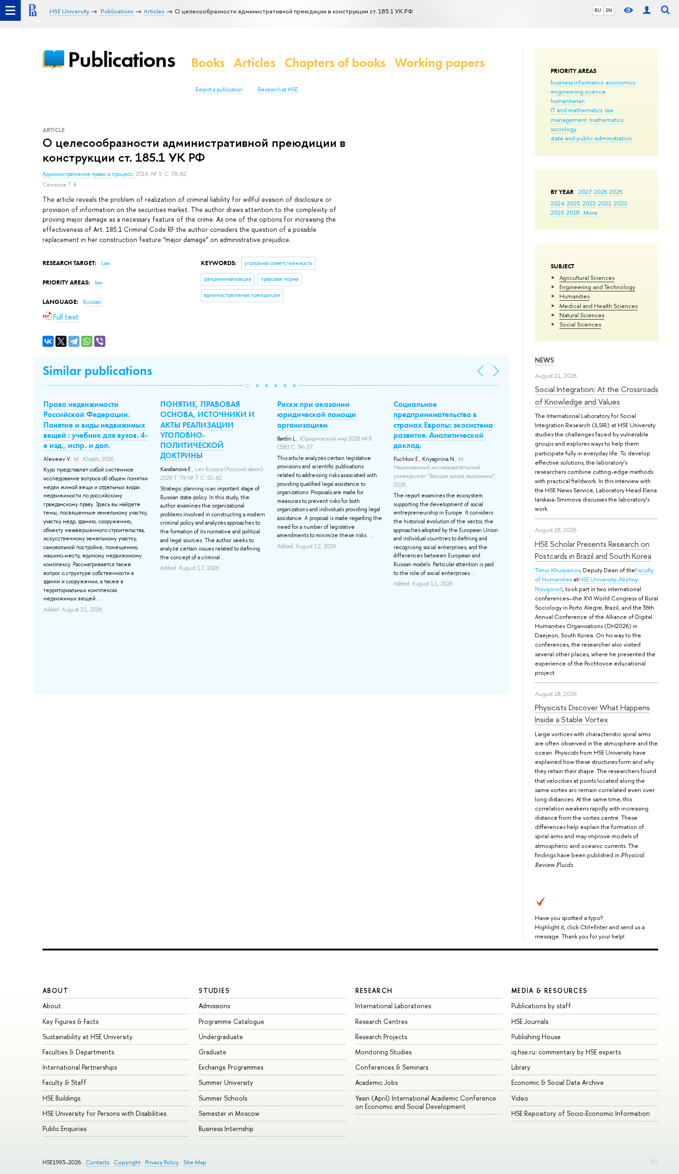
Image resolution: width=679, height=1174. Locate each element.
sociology (563, 129)
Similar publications (97, 371)
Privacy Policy (162, 1162)
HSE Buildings (61, 1098)
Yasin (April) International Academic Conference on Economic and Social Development (425, 1102)
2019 (557, 212)
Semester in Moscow (229, 1113)
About (55, 990)
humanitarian (568, 101)
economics (620, 82)
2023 (573, 203)
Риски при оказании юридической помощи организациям (316, 414)
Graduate (212, 1051)
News (544, 360)
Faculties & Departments (78, 1051)
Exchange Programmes (231, 1067)
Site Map (194, 1162)
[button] (248, 385)
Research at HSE (278, 89)
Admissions (214, 1005)
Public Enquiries (64, 1128)
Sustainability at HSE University (87, 1036)
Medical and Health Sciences (598, 306)
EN (609, 10)
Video (519, 1098)
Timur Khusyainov (557, 570)
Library (520, 1067)
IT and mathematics (576, 110)
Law (105, 263)
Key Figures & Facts (70, 1021)
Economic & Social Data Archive (557, 1082)
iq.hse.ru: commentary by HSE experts (566, 1051)
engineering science (578, 91)
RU (597, 10)
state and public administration (591, 138)
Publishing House (536, 1036)
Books (207, 62)
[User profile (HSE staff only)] (647, 10)
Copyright (127, 1162)
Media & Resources (549, 990)
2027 (585, 192)
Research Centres (381, 1021)
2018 (573, 212)
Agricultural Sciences (586, 277)
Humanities (574, 296)
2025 (616, 192)
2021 (605, 203)
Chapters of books (335, 62)
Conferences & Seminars (391, 1067)
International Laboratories (393, 1005)
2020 (621, 203)
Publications (121, 59)
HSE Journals (529, 1021)
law (609, 110)
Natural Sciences (581, 315)
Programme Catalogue (231, 1021)
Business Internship (226, 1128)
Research (374, 990)
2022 (589, 203)
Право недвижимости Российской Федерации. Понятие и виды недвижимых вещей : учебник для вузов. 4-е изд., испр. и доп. (95, 424)
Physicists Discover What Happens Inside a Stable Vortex (592, 713)
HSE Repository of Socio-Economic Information (580, 1113)
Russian (92, 302)
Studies (214, 990)
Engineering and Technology (597, 287)
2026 (600, 192)
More (590, 212)
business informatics (577, 82)
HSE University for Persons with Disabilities (104, 1113)
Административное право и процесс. (89, 174)
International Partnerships (79, 1067)
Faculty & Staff (64, 1082)
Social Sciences (580, 324)
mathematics (606, 119)
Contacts (97, 1162)
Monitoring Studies (383, 1051)
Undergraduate (221, 1036)
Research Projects (381, 1036)
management (569, 119)
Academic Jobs (376, 1082)
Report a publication (218, 89)
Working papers (439, 62)
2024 (557, 203)
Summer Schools (223, 1098)
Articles (254, 62)
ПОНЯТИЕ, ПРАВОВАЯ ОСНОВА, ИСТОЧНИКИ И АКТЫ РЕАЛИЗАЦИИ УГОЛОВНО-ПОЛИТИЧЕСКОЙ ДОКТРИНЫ (207, 429)
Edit (654, 1160)
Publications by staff (541, 1005)
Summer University (226, 1082)
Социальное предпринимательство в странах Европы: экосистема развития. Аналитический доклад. (443, 424)
